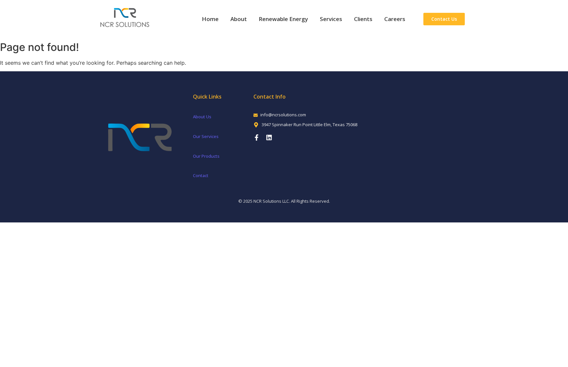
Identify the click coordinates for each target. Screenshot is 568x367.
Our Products (206, 156)
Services (331, 19)
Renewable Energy (283, 19)
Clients (363, 19)
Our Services (206, 136)
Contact (200, 175)
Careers (394, 19)
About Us (202, 117)
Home (210, 19)
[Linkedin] (269, 137)
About (238, 19)
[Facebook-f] (256, 137)
